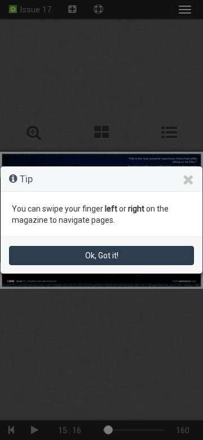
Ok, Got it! (101, 255)
